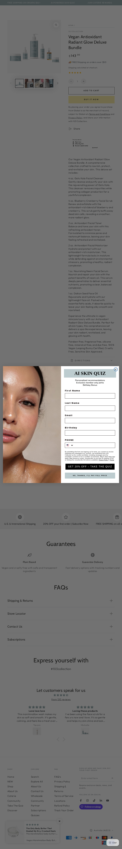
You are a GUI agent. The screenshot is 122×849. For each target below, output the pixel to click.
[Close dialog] (116, 369)
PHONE (69, 440)
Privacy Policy (103, 460)
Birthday (71, 427)
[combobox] (69, 445)
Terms (112, 460)
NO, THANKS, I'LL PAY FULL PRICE (90, 475)
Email (68, 415)
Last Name (72, 403)
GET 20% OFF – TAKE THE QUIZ (90, 466)
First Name (72, 390)
